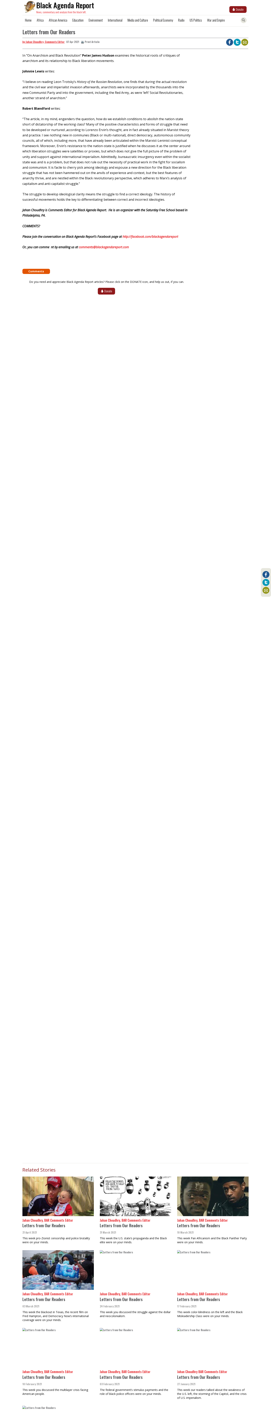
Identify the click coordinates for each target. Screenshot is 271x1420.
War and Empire (216, 20)
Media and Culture (138, 20)
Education (78, 20)
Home (28, 20)
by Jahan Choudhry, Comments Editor (43, 42)
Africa (40, 20)
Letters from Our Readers (43, 1225)
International (115, 20)
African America (58, 20)
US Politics (196, 20)
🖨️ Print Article (90, 42)
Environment (96, 20)
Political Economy (163, 20)
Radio (181, 20)
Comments (36, 271)
